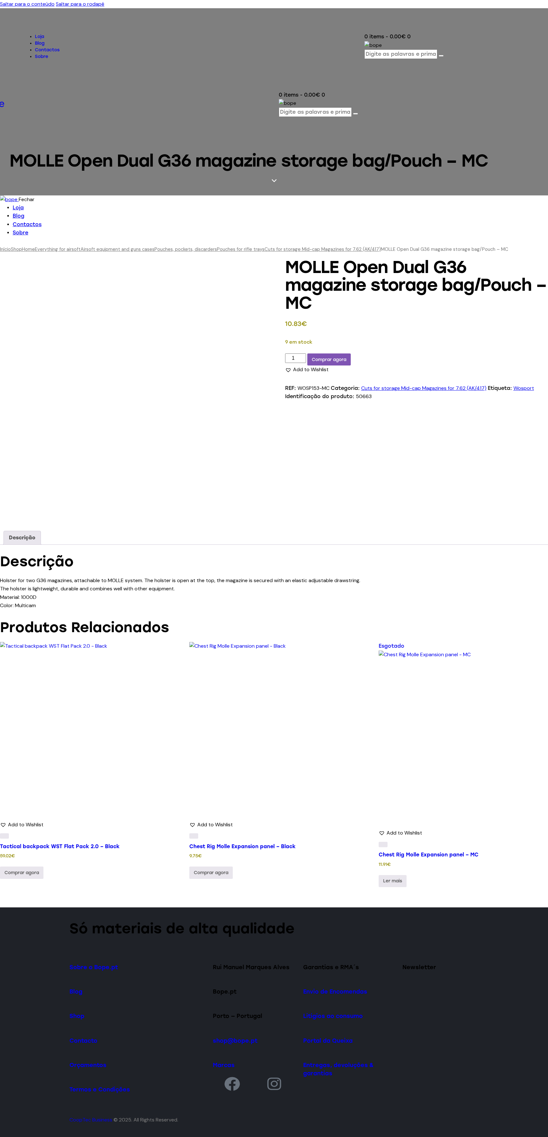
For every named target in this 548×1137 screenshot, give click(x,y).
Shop (16, 249)
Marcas (224, 1065)
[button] (307, 369)
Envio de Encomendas (335, 991)
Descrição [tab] (22, 538)
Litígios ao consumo (333, 1016)
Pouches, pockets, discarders (185, 249)
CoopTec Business (90, 1119)
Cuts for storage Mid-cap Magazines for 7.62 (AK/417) (322, 249)
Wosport (523, 388)
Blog (75, 991)
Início (5, 249)
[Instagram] (274, 1084)
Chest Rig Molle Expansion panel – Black (242, 846)
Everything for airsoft (58, 249)
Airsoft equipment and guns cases (117, 249)
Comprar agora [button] (21, 872)
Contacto (83, 1040)
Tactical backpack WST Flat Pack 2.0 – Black (60, 846)
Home (28, 249)
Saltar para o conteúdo (27, 4)
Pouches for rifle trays (240, 249)
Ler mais (392, 881)
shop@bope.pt (235, 1040)
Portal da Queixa (328, 1040)
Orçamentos (88, 1065)
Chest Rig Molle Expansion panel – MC (429, 855)
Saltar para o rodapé (80, 4)
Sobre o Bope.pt (93, 967)
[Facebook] (232, 1084)
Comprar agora (329, 359)
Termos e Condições (99, 1089)
